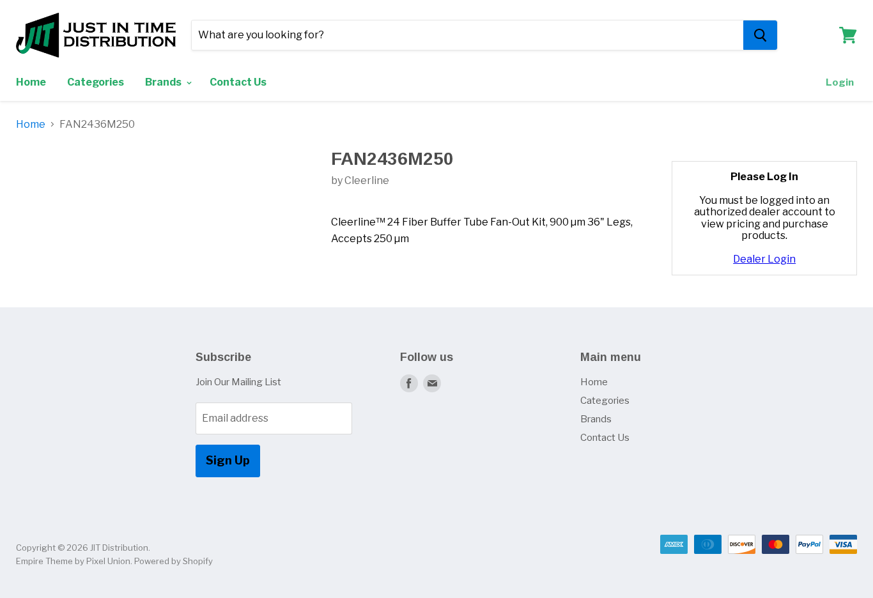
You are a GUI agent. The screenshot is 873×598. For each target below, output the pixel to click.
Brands (164, 82)
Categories (95, 82)
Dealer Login (764, 259)
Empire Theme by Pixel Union (73, 561)
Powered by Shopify (173, 561)
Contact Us (238, 82)
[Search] (760, 35)
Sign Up (228, 460)
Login (840, 82)
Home (31, 82)
